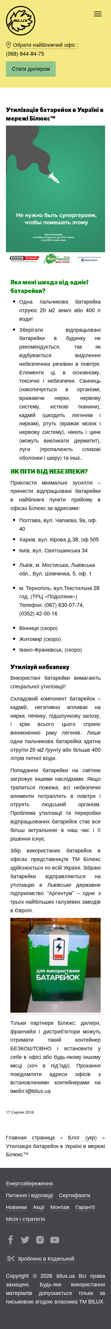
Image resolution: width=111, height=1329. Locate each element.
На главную (21, 21)
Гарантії (85, 1207)
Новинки (16, 1207)
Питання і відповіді (29, 1195)
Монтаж (60, 1207)
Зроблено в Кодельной (46, 1258)
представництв (49, 859)
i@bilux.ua (38, 1090)
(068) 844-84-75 (25, 53)
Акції (38, 1207)
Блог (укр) (82, 1137)
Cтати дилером (31, 68)
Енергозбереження (29, 1183)
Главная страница (30, 1137)
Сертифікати (74, 1195)
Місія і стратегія (25, 1218)
